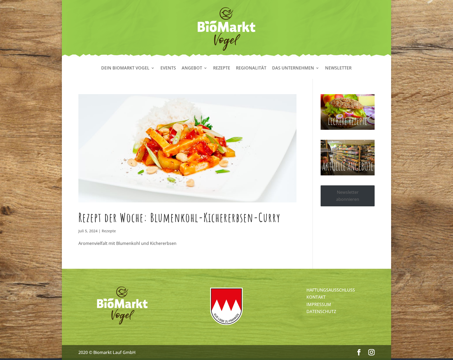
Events (168, 68)
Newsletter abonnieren (347, 195)
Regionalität (251, 68)
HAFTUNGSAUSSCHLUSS (330, 290)
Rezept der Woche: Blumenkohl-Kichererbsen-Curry (179, 217)
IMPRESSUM (318, 304)
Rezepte (221, 68)
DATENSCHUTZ (321, 311)
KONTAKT (316, 297)
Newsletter (338, 68)
